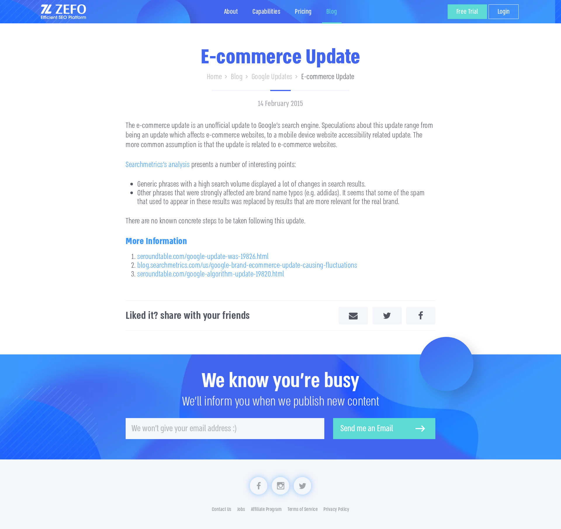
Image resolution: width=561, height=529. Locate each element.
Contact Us (221, 509)
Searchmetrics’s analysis (158, 164)
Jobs (241, 509)
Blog (331, 11)
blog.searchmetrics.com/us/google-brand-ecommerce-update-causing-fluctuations (247, 265)
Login (504, 11)
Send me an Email (366, 428)
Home (214, 77)
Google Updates (272, 77)
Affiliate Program (266, 509)
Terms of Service (303, 509)
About (231, 11)
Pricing (303, 11)
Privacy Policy (336, 509)
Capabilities (266, 11)
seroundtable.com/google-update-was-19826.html (203, 256)
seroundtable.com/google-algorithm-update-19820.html (210, 274)
